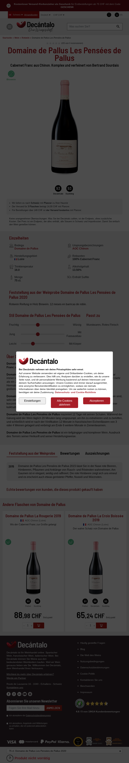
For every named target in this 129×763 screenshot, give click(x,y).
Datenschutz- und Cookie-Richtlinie (75, 392)
